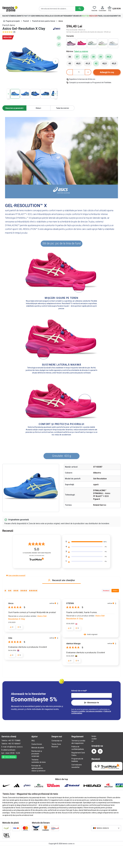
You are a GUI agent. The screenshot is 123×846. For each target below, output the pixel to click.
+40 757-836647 (14, 744)
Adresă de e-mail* (79, 691)
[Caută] (79, 8)
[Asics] (57, 29)
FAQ (33, 741)
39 (100, 56)
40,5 (79, 64)
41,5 (89, 64)
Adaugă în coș (107, 72)
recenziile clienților (37, 553)
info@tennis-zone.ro (15, 747)
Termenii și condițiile (78, 711)
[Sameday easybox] (55, 828)
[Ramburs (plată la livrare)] (6, 835)
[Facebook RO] (94, 751)
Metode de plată (37, 748)
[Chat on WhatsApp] (9, 756)
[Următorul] (55, 61)
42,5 (105, 64)
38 (93, 56)
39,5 (109, 56)
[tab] (14, 108)
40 (70, 64)
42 (96, 63)
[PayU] (6, 828)
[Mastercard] (25, 828)
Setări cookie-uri (94, 738)
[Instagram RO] (100, 751)
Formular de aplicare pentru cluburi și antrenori (38, 768)
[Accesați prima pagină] (10, 8)
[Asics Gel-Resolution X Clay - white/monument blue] (92, 43)
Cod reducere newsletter (94, 711)
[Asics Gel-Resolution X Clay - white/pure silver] (113, 43)
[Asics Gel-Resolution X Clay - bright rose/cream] (81, 43)
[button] (7, 575)
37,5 (85, 56)
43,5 (115, 64)
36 (70, 57)
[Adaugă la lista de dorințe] (58, 37)
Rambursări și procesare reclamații (36, 753)
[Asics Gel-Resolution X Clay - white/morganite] (103, 43)
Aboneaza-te (93, 702)
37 (77, 56)
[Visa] (16, 828)
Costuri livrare (36, 744)
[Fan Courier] (36, 828)
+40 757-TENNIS (14, 740)
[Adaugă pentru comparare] (58, 44)
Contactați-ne (57, 741)
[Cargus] (45, 828)
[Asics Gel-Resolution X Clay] (71, 43)
